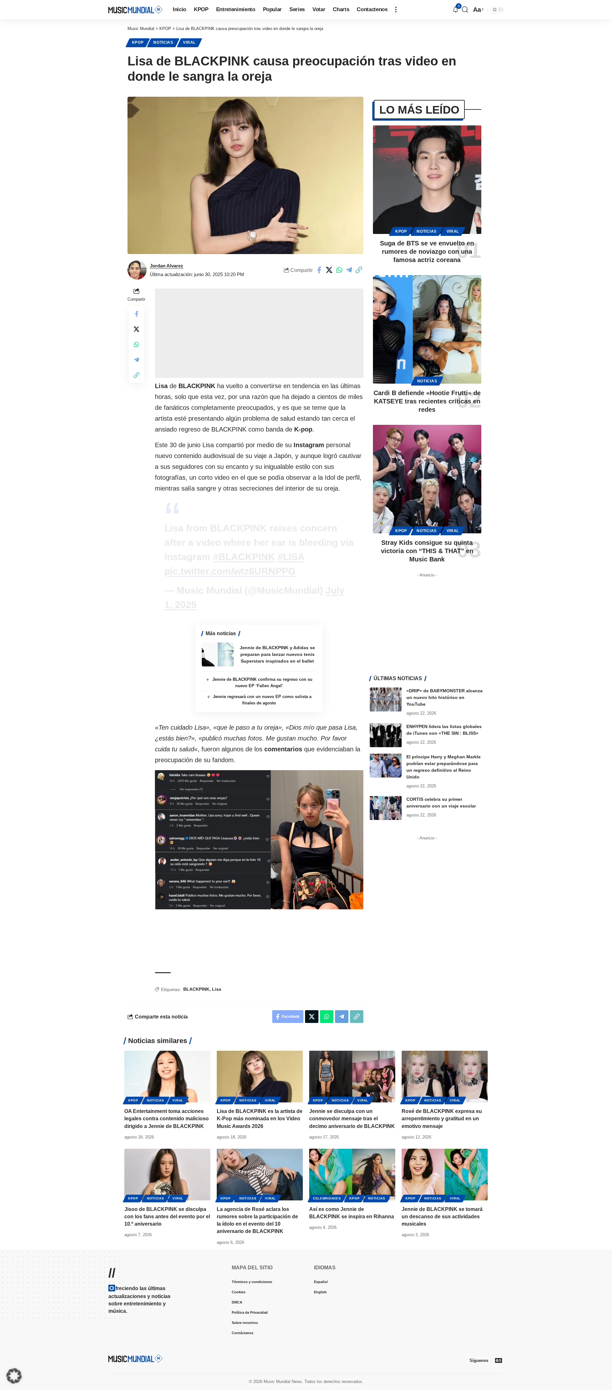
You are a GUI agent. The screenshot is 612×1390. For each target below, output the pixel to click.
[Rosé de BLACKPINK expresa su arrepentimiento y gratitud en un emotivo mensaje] (445, 1076)
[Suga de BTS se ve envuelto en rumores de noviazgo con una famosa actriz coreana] (427, 179)
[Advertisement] (259, 333)
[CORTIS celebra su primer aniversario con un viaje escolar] (386, 808)
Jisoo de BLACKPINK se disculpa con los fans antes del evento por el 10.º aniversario (167, 1216)
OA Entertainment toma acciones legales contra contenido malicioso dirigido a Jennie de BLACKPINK (166, 1118)
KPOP (138, 42)
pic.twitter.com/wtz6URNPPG (229, 571)
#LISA (291, 557)
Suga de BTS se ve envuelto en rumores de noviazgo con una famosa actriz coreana (427, 251)
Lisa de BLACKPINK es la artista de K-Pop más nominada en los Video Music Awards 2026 (259, 1118)
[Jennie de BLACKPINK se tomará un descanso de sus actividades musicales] (445, 1174)
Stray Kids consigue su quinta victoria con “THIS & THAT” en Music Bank (427, 551)
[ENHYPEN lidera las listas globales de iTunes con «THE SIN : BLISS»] (386, 735)
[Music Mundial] (135, 9)
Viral (189, 42)
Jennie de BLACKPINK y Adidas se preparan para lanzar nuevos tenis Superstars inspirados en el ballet (277, 654)
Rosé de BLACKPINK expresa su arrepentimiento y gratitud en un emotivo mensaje (442, 1118)
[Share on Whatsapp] (339, 270)
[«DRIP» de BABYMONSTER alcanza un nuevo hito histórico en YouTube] (386, 699)
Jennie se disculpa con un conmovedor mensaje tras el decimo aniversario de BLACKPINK (352, 1118)
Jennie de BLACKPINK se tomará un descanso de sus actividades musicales (442, 1216)
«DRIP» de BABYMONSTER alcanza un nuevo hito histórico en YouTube (444, 697)
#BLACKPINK (244, 557)
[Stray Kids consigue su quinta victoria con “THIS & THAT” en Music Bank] (427, 479)
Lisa (216, 989)
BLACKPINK (196, 989)
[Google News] (498, 1360)
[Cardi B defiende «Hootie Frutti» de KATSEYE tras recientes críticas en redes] (427, 329)
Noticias (163, 42)
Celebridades (327, 1198)
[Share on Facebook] (319, 270)
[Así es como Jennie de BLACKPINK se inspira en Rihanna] (352, 1174)
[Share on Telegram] (349, 270)
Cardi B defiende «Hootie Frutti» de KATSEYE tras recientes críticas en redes (427, 401)
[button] (395, 9)
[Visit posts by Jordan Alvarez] (137, 270)
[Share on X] (329, 270)
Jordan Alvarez (166, 265)
